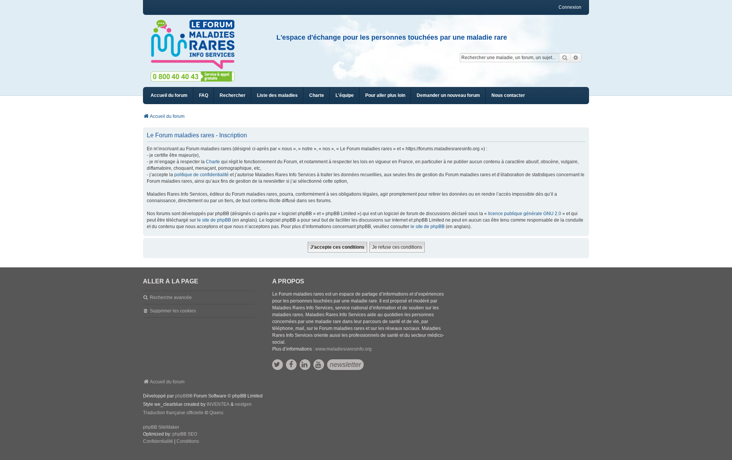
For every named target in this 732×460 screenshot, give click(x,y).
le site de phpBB (214, 220)
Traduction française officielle (173, 412)
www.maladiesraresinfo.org (343, 349)
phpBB (182, 396)
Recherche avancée (171, 297)
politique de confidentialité (201, 174)
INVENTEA (218, 404)
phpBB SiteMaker (161, 427)
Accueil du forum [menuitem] (169, 95)
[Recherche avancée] (575, 57)
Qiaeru (216, 412)
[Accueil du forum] (196, 44)
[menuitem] (277, 95)
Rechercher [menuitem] (233, 95)
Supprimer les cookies (173, 311)
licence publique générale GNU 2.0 (524, 213)
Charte (213, 161)
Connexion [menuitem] (570, 7)
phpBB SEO (184, 434)
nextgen (243, 404)
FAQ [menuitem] (203, 95)
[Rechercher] (564, 57)
